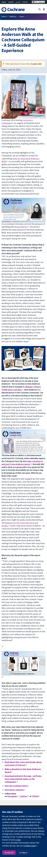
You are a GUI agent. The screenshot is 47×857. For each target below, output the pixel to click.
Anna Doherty (21, 226)
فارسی (18, 2)
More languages (40, 2)
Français (25, 2)
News (22, 16)
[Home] (14, 9)
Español (10, 2)
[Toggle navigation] (44, 9)
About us (13, 16)
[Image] (23, 663)
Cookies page (30, 845)
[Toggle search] (40, 9)
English (4, 2)
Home (4, 16)
